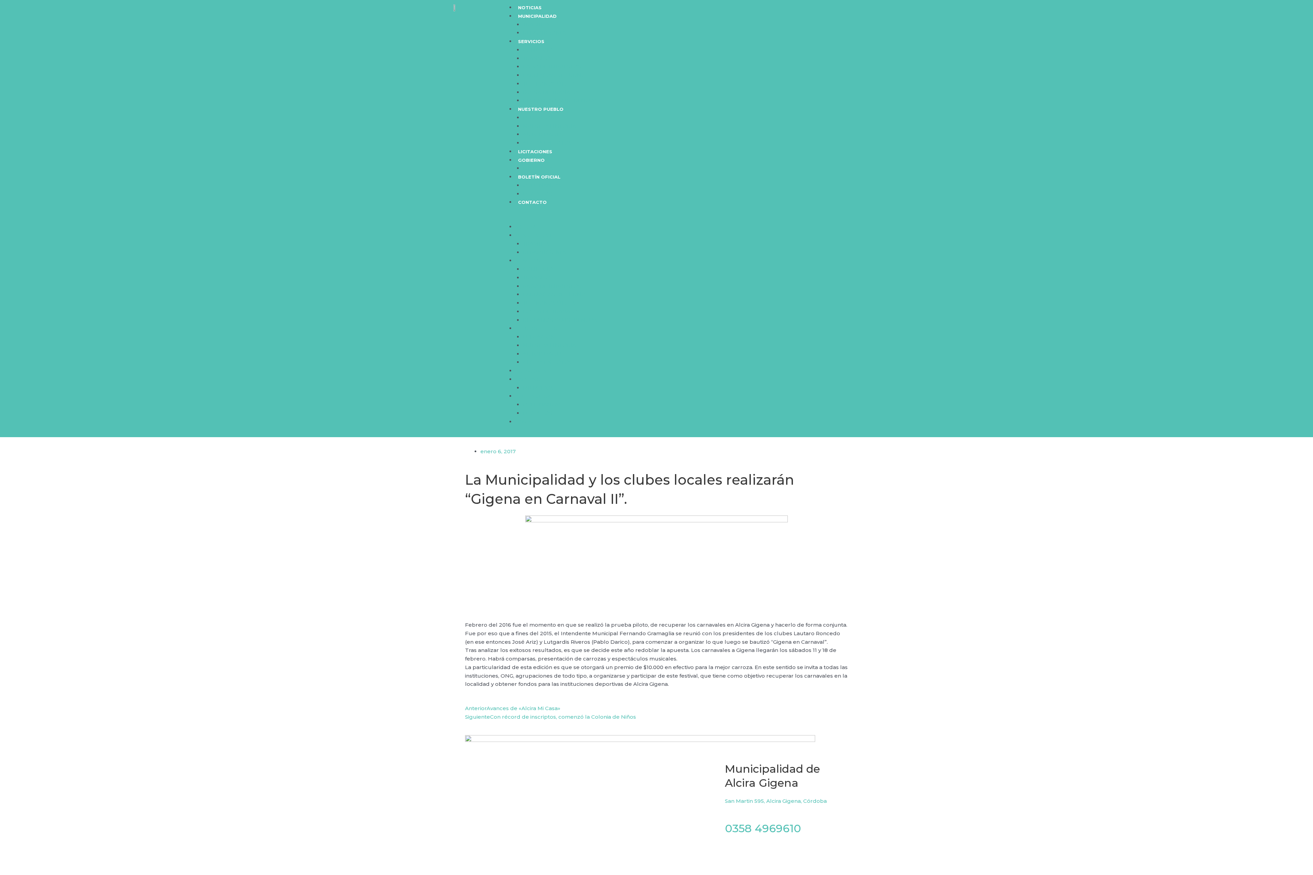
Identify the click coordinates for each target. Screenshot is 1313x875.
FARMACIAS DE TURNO (554, 75)
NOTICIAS (530, 7)
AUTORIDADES (543, 134)
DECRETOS (537, 194)
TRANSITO (536, 58)
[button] (698, 218)
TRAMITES (536, 24)
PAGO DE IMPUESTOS (552, 66)
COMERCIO (538, 50)
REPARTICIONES (545, 32)
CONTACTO (532, 202)
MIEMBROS (538, 168)
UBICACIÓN (539, 117)
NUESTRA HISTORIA (549, 126)
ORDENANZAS (542, 185)
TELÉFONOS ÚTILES (549, 83)
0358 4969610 (763, 828)
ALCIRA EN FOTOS (547, 143)
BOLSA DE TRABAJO (550, 92)
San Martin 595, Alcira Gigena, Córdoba (776, 801)
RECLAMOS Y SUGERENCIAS (560, 100)
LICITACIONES (535, 151)
